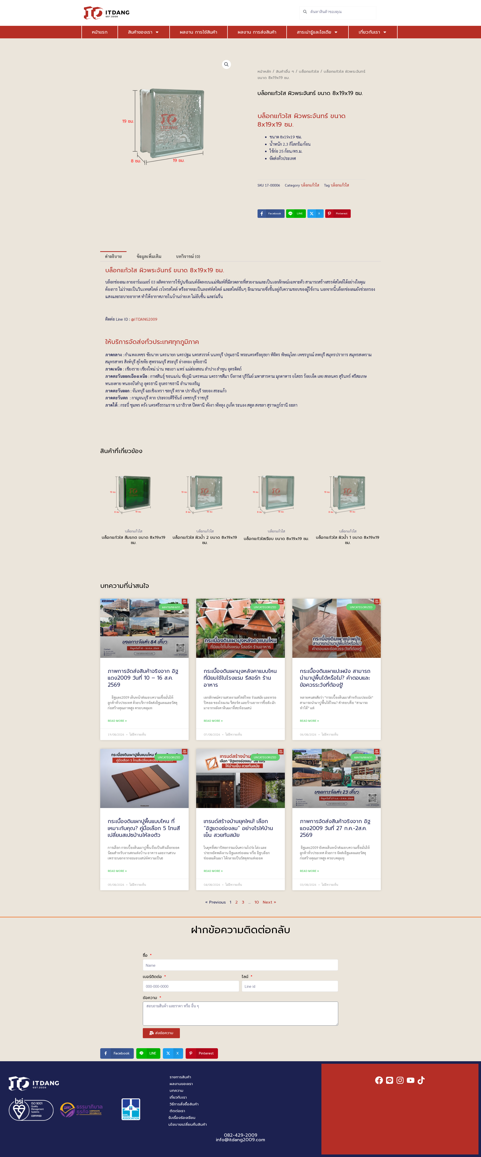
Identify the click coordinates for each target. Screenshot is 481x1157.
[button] (226, 64)
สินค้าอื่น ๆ (285, 71)
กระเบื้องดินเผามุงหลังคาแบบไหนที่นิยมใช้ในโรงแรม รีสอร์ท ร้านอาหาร (240, 678)
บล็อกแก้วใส (309, 71)
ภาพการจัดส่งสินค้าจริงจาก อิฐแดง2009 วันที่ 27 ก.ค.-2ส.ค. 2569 (335, 828)
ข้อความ (151, 998)
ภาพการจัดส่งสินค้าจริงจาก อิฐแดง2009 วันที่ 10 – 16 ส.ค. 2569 (143, 678)
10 (257, 902)
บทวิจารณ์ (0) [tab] (188, 256)
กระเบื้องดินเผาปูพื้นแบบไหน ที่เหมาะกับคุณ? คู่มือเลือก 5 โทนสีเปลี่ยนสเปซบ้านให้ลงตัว (144, 828)
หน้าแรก (99, 32)
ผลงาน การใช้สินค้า (198, 32)
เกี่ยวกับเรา (369, 32)
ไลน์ (246, 977)
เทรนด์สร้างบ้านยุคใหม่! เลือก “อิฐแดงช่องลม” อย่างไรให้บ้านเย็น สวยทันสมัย (238, 828)
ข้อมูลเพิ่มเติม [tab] (149, 256)
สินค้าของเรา (140, 32)
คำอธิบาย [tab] (113, 256)
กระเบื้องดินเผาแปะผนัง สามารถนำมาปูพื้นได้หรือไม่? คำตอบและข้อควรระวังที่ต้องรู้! (335, 678)
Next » (269, 902)
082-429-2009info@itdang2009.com (240, 1137)
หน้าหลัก (264, 71)
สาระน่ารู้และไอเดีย (314, 32)
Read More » (117, 721)
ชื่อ (146, 955)
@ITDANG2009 (144, 319)
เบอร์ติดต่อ (153, 977)
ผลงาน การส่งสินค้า (257, 32)
